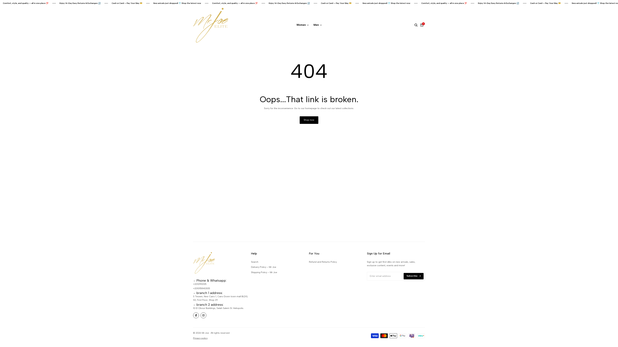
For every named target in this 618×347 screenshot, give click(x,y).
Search (254, 262)
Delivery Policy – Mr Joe (263, 267)
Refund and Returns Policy (323, 262)
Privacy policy (200, 338)
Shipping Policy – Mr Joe (264, 272)
